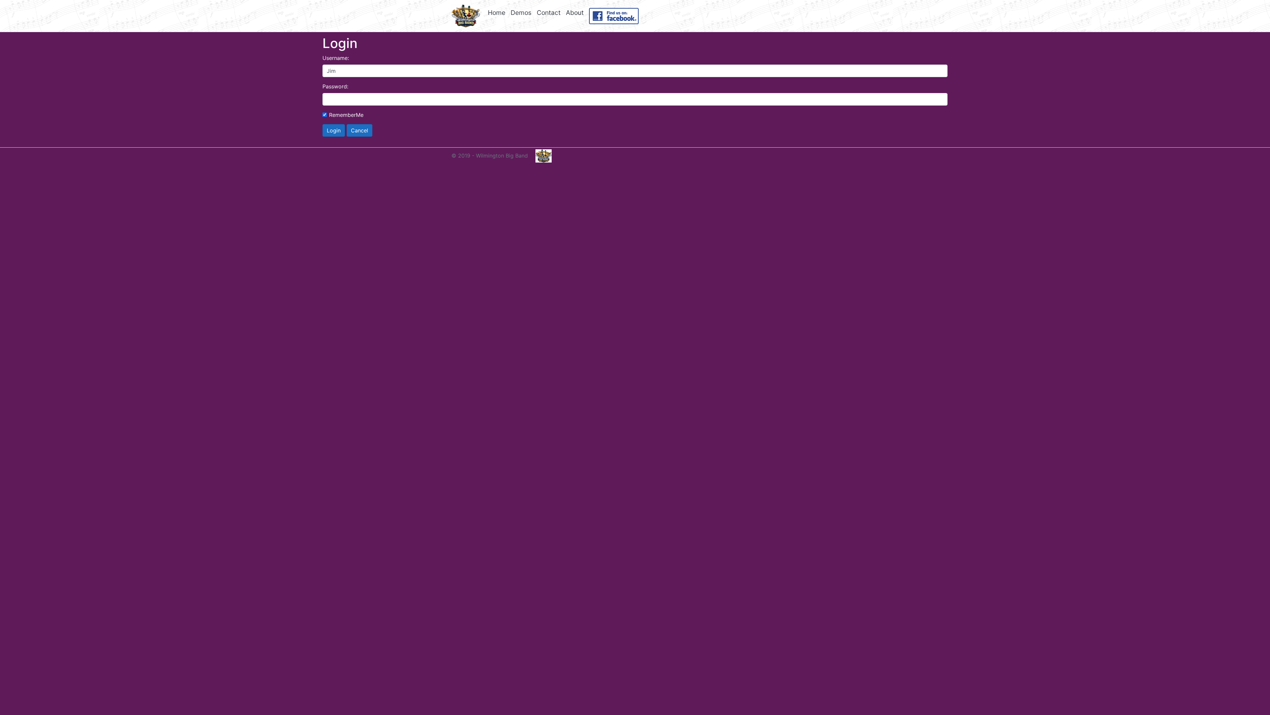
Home (496, 13)
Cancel (359, 130)
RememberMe (346, 115)
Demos (521, 13)
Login (334, 130)
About (575, 13)
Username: (335, 58)
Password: (335, 86)
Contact (549, 13)
